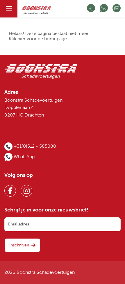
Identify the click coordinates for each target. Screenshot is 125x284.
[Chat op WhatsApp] (104, 8)
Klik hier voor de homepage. (38, 38)
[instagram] (26, 191)
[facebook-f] (10, 191)
